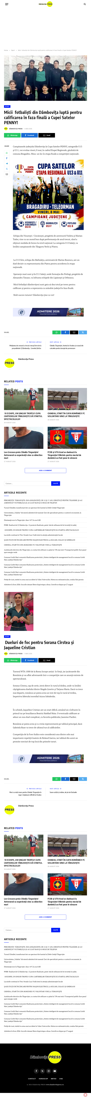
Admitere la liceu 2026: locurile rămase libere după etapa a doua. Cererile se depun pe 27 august (38, 584)
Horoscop (43, 1079)
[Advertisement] (45, 28)
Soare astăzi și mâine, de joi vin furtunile (63, 792)
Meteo (54, 1079)
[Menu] (6, 4)
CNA (61, 1079)
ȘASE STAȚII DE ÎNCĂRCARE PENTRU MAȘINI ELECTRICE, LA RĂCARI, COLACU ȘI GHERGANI (39, 540)
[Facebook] (6, 158)
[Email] (6, 174)
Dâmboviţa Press (16, 129)
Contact (32, 1079)
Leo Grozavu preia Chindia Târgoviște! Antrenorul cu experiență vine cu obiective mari (23, 455)
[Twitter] (6, 169)
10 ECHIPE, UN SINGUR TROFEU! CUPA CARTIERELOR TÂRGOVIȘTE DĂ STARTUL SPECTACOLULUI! (23, 416)
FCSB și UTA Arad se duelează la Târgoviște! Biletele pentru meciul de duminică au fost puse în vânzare (64, 455)
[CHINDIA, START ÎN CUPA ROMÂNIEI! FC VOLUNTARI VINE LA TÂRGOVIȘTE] (67, 399)
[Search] (84, 4)
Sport (7, 106)
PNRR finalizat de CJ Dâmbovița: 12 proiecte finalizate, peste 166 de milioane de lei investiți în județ (40, 525)
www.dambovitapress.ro (55, 1084)
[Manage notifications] (85, 1095)
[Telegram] (6, 163)
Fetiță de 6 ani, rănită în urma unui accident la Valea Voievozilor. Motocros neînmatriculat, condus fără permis (44, 579)
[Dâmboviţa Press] (45, 4)
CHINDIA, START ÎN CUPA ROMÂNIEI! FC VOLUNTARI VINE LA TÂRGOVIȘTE (66, 414)
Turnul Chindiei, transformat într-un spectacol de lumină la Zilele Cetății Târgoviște (34, 508)
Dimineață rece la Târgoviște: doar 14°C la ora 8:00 (22, 520)
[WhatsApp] (6, 153)
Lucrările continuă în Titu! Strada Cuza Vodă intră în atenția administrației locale (33, 535)
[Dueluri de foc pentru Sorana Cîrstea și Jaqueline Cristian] (18, 630)
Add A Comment (45, 470)
